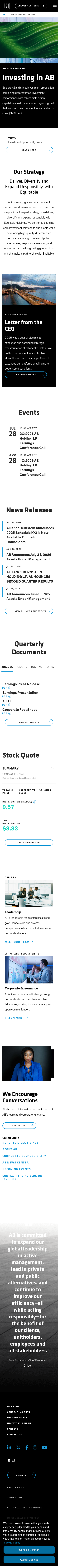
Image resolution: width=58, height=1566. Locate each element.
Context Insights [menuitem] (18, 1412)
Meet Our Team (18, 942)
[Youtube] (44, 1447)
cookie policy (12, 1542)
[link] (29, 895)
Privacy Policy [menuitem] (16, 1487)
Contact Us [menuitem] (14, 1434)
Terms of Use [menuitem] (15, 1497)
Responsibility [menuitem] (17, 1417)
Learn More (29, 150)
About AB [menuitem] (9, 1149)
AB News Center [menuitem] (15, 1162)
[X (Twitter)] (18, 1447)
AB (3, 14)
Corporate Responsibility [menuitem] (24, 1156)
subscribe (21, 1475)
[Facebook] (26, 1447)
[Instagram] (35, 1447)
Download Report (26, 375)
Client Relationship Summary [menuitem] (24, 1507)
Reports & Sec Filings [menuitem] (20, 1143)
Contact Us (19, 1126)
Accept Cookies (29, 1559)
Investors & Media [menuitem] (19, 1423)
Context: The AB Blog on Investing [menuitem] (22, 1177)
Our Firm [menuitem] (13, 1406)
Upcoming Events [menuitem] (16, 1169)
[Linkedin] (9, 1447)
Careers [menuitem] (12, 1428)
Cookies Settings (29, 1550)
